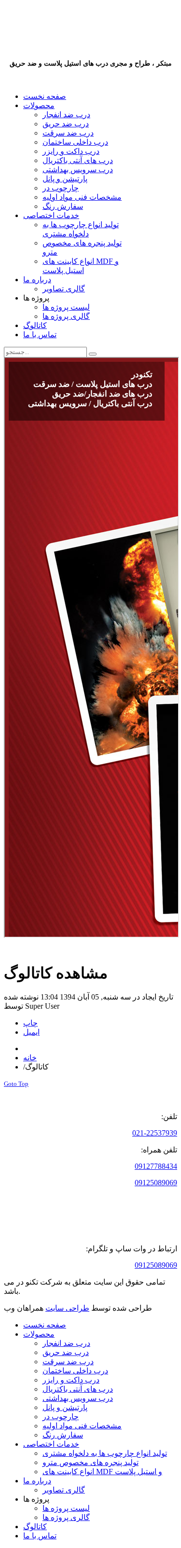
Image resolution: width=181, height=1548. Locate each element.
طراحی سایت (67, 1308)
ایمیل (31, 1032)
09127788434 (156, 1166)
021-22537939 (154, 1133)
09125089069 (156, 1182)
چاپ (30, 1023)
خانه (30, 1058)
